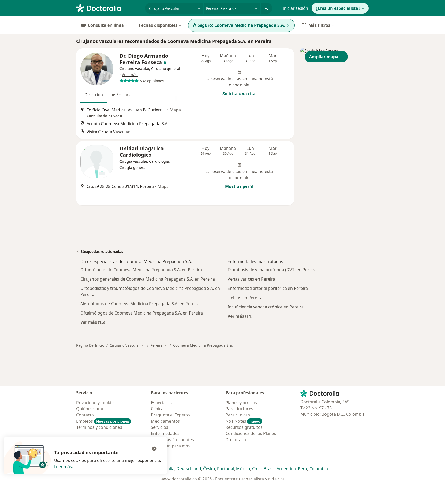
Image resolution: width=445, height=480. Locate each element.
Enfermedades (165, 433)
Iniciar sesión (295, 8)
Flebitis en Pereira (245, 297)
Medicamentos (165, 421)
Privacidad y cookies (96, 402)
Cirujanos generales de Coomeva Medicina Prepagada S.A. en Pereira (147, 279)
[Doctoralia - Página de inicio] (108, 8)
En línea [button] (124, 95)
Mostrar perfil (239, 186)
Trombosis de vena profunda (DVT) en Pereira (272, 270)
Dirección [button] (93, 95)
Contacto (85, 415)
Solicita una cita (239, 94)
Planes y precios (241, 402)
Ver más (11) (240, 316)
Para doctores (239, 409)
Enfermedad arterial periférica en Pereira (268, 288)
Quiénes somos (91, 409)
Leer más (63, 466)
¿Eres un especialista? (338, 8)
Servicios (159, 427)
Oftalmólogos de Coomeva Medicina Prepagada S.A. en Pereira (141, 313)
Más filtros (319, 25)
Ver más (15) (92, 322)
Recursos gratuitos (244, 427)
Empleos (102, 421)
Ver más (130, 74)
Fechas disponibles (158, 25)
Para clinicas (238, 415)
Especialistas (163, 402)
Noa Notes (243, 421)
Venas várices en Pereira (251, 279)
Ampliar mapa (323, 56)
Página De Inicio (90, 345)
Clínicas (158, 409)
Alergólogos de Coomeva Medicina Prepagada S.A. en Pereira (140, 304)
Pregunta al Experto (170, 415)
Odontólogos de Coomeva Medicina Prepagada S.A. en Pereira (141, 270)
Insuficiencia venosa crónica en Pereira (266, 307)
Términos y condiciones (99, 427)
